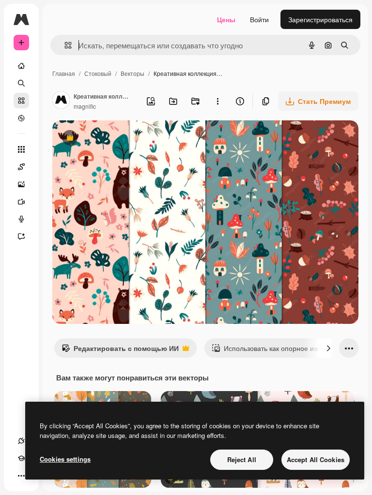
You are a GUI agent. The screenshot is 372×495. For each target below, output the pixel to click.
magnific (85, 106)
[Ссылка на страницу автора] (61, 101)
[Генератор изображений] (21, 184)
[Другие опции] (217, 101)
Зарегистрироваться (320, 19)
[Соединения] (21, 441)
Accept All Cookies (315, 459)
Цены (226, 19)
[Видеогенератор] (21, 201)
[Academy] (21, 458)
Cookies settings (65, 459)
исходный (117, 139)
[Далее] (328, 348)
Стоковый (97, 73)
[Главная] (21, 65)
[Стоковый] (21, 100)
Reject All (241, 459)
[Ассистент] (21, 236)
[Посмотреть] (21, 118)
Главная (63, 73)
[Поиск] (21, 83)
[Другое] (21, 475)
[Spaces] (21, 167)
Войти (259, 19)
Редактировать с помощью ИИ (120, 350)
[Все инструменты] (21, 149)
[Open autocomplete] (64, 45)
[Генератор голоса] (21, 219)
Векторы (132, 73)
